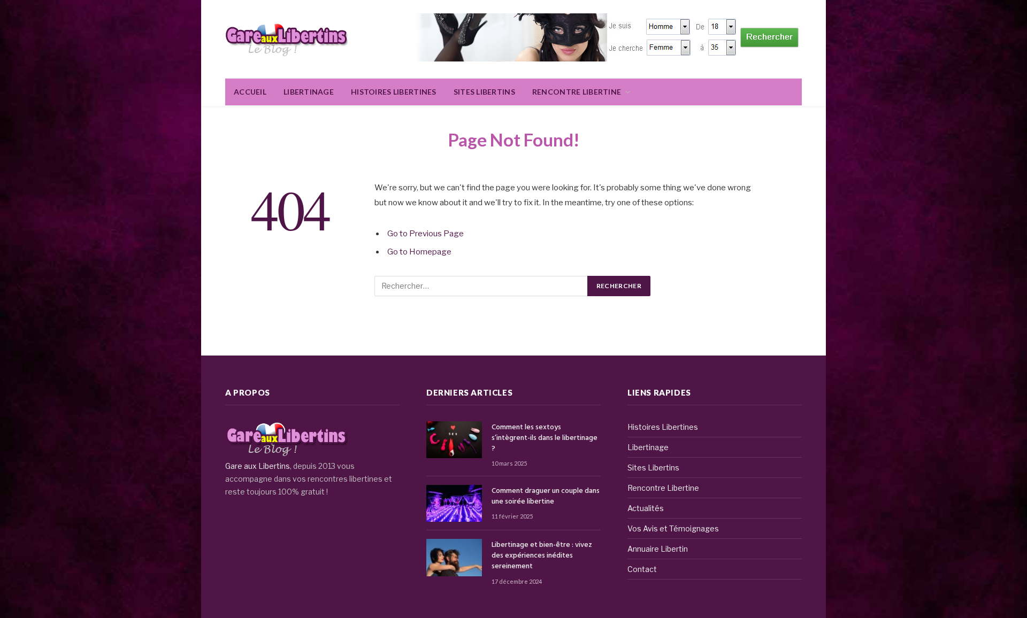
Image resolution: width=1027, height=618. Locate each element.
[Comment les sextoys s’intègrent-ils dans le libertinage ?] (454, 439)
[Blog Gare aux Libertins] (286, 39)
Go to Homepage (419, 252)
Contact (642, 569)
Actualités (645, 508)
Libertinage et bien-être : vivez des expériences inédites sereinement (542, 556)
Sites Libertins (484, 91)
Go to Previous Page (425, 233)
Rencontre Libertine (576, 91)
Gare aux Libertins (257, 465)
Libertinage (308, 91)
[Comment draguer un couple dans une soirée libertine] (454, 503)
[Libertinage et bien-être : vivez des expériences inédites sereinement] (454, 557)
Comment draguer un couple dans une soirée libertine (546, 496)
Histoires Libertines (393, 91)
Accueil (250, 91)
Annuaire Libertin (657, 548)
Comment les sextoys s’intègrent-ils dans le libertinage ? (544, 438)
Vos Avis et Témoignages (673, 528)
